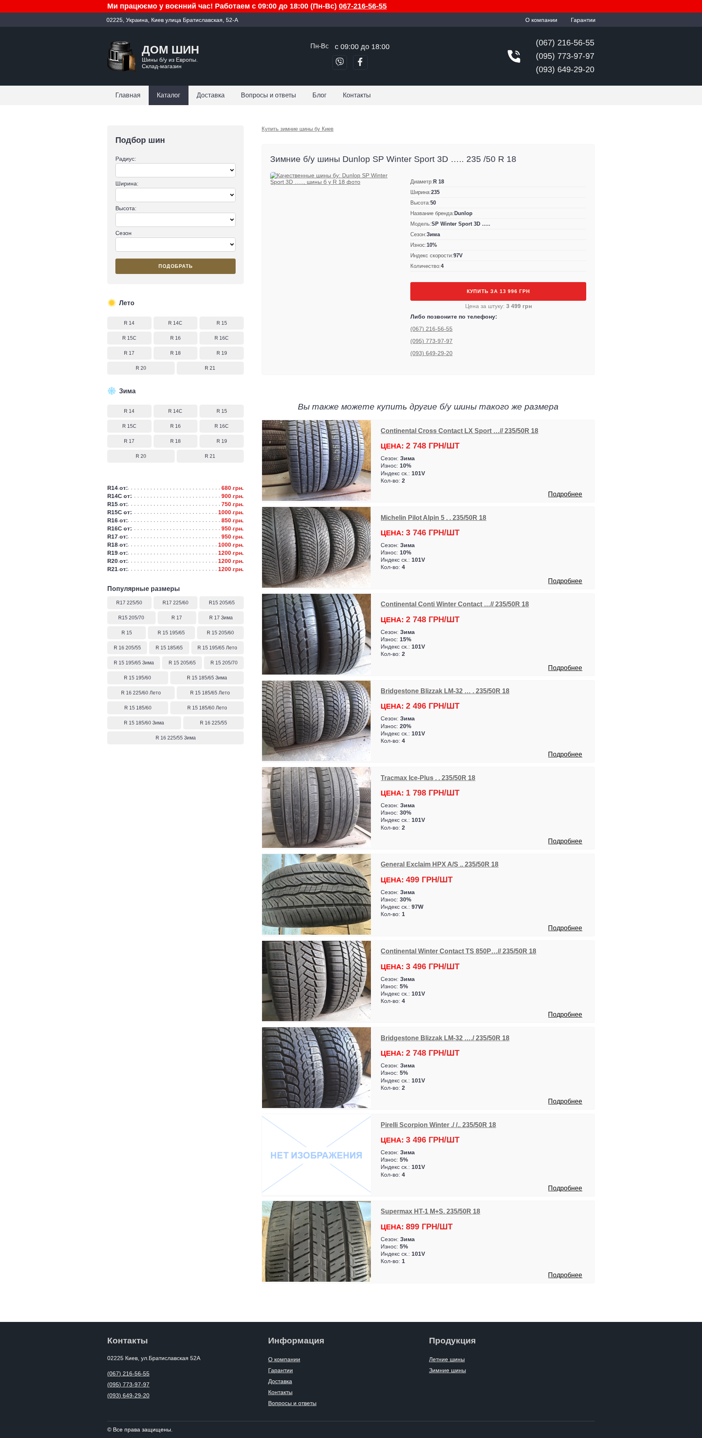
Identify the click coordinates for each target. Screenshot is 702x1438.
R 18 (175, 353)
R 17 (129, 353)
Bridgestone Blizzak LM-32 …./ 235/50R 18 (445, 1037)
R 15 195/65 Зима (134, 663)
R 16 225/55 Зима (176, 738)
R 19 (222, 353)
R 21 (210, 368)
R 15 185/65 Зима (207, 678)
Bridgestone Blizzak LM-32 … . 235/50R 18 (445, 690)
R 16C (221, 338)
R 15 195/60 (137, 678)
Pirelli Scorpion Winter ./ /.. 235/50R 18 (438, 1124)
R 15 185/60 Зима (144, 723)
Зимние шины (447, 1370)
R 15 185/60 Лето (207, 708)
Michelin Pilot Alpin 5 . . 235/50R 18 (433, 517)
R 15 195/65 (171, 633)
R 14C (175, 323)
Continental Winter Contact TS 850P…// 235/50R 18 (458, 951)
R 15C (129, 338)
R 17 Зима (221, 618)
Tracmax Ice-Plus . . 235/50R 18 (428, 777)
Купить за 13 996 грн (498, 291)
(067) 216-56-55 (565, 42)
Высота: (125, 208)
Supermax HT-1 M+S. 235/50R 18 (430, 1211)
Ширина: (127, 183)
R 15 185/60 (138, 708)
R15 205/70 (131, 618)
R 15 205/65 (182, 663)
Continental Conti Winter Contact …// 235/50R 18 (455, 604)
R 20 (141, 368)
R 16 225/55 (213, 723)
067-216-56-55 (363, 6)
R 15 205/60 (220, 633)
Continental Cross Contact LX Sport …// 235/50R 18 (459, 430)
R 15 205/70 (224, 663)
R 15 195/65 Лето (217, 648)
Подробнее (565, 494)
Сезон (123, 233)
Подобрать (175, 266)
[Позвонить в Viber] (339, 62)
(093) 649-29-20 (565, 69)
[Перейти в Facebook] (360, 62)
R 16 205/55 (127, 648)
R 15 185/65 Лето (210, 693)
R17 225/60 (175, 603)
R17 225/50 (129, 603)
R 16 (175, 338)
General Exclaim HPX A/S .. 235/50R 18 (439, 864)
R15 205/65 (222, 603)
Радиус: (125, 158)
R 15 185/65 (169, 648)
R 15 (222, 323)
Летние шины (447, 1359)
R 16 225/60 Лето (141, 693)
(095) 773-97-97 (565, 56)
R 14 (129, 323)
